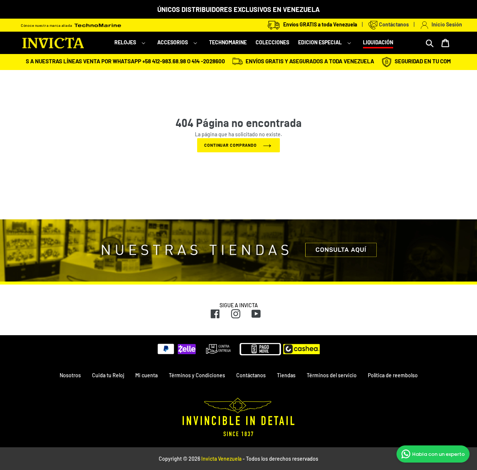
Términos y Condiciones (197, 375)
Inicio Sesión (445, 24)
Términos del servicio (332, 375)
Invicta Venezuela (221, 458)
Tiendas (286, 375)
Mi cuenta (146, 375)
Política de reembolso (393, 375)
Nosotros (70, 375)
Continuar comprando (230, 145)
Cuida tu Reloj (108, 375)
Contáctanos (393, 24)
